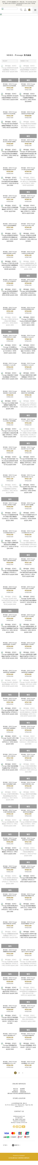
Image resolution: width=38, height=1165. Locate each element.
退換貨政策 (23, 1091)
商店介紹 (15, 1088)
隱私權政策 (15, 1091)
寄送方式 (22, 1090)
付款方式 (15, 1090)
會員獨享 (22, 1088)
